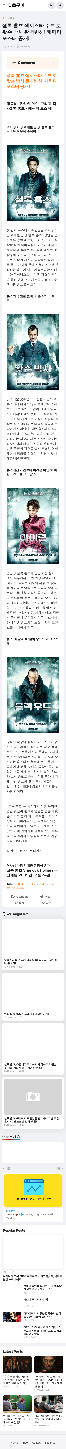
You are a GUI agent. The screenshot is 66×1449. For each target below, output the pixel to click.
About (25, 1442)
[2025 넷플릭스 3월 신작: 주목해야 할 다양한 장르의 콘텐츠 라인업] (17, 1364)
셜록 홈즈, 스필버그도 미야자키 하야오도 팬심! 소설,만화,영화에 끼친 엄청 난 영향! (32, 1066)
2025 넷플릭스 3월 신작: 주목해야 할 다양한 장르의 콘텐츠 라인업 (16, 1379)
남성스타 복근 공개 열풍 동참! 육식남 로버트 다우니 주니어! (32, 961)
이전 (58, 1168)
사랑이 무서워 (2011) (35, 1299)
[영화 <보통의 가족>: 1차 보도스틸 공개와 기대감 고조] (48, 1404)
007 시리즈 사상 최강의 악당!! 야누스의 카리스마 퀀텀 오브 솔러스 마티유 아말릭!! (42, 1330)
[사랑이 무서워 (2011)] (12, 1303)
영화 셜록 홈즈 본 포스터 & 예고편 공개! (26, 1013)
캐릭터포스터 (36, 884)
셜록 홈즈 (12, 18)
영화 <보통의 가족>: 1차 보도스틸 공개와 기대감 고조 (48, 1419)
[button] (5, 5)
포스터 (50, 884)
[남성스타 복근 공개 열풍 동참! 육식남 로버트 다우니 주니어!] (33, 938)
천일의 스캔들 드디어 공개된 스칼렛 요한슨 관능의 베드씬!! (42, 1287)
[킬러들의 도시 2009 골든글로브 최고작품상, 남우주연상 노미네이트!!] (33, 1252)
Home (14, 1442)
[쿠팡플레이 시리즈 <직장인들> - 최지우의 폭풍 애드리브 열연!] (17, 1404)
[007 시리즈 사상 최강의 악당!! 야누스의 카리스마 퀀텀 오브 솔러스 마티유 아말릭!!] (12, 1331)
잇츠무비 (16, 5)
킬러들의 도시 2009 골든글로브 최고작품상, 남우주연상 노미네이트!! (32, 1277)
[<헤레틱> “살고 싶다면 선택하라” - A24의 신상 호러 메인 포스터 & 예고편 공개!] (48, 1364)
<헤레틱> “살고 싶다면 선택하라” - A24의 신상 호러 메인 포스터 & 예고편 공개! (48, 1381)
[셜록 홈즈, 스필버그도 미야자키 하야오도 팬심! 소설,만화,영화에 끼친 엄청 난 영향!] (33, 1043)
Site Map (50, 1442)
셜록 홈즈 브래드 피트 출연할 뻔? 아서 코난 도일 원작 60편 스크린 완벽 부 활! (31, 1120)
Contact (36, 1442)
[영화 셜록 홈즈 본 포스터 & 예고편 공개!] (33, 992)
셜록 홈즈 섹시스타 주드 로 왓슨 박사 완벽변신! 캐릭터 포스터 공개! (32, 81)
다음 (7, 1168)
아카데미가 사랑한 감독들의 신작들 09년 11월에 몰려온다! (42, 1315)
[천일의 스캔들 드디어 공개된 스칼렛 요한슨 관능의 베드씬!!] (12, 1289)
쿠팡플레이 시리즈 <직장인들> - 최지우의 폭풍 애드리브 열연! (17, 1419)
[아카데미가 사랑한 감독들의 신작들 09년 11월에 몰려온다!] (12, 1317)
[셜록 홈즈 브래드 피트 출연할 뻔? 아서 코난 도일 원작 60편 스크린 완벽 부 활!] (33, 1097)
